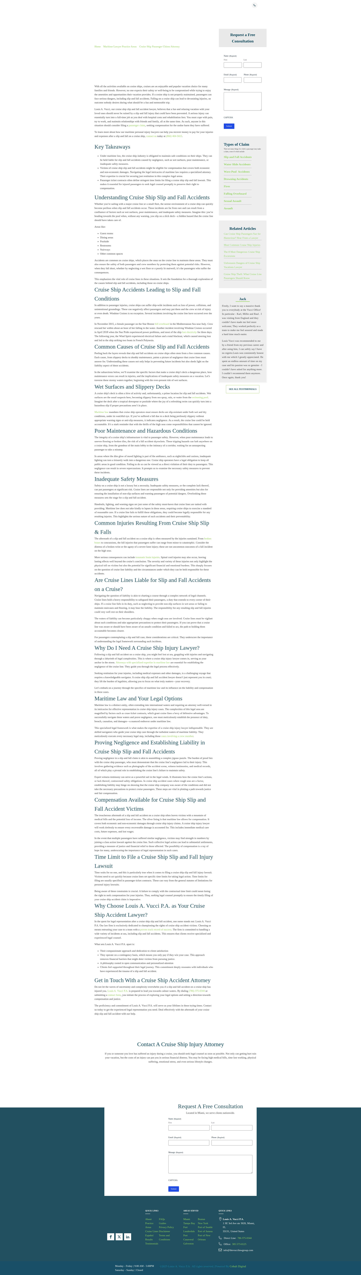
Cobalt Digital (238, 1266)
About (147, 5)
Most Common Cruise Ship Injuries (242, 245)
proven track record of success (155, 929)
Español (186, 5)
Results (195, 5)
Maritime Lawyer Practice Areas (120, 46)
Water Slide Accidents (237, 164)
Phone (250, 75)
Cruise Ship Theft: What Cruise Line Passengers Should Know (243, 276)
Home (97, 46)
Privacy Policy (166, 1227)
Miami (186, 1219)
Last (245, 60)
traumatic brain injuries (147, 557)
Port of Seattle (205, 1227)
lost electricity (189, 332)
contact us (151, 136)
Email (230, 75)
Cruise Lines (174, 5)
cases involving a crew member (177, 736)
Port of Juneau (205, 1231)
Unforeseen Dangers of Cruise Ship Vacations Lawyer (242, 265)
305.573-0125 (239, 1244)
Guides (162, 1223)
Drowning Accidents (236, 178)
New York (203, 1223)
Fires (227, 186)
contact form (114, 995)
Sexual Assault (232, 200)
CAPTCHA (228, 117)
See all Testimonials (243, 389)
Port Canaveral (188, 1237)
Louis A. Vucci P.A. (118, 990)
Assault (228, 208)
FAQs (162, 1219)
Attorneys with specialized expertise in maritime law (143, 662)
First (225, 60)
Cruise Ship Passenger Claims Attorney (159, 46)
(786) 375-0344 (197, 990)
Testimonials (207, 5)
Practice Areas (159, 5)
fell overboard (162, 323)
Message (231, 90)
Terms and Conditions (164, 1237)
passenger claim (137, 125)
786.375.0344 (244, 1238)
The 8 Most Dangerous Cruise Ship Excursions (242, 254)
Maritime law (101, 412)
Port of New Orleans (204, 1237)
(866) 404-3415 (174, 136)
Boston (201, 1219)
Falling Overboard (235, 193)
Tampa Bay (189, 1223)
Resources (220, 5)
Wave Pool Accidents (237, 171)
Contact (231, 5)
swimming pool (200, 397)
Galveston (188, 1243)
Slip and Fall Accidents (238, 156)
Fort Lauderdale (189, 1229)
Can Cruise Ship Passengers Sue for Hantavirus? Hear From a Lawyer (242, 235)
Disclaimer (164, 1231)
